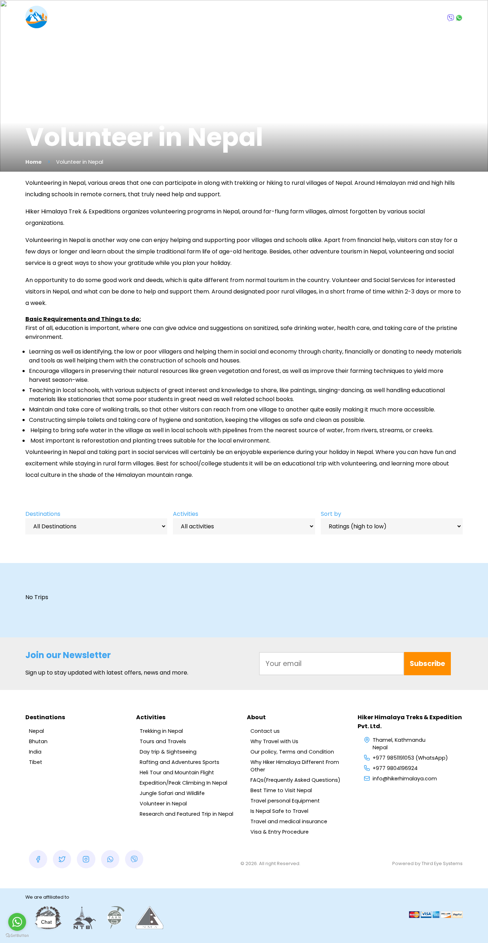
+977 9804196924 (395, 768)
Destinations (145, 18)
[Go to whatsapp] (17, 922)
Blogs (286, 18)
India (35, 751)
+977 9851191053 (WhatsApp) (410, 757)
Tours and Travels (163, 741)
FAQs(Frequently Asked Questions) (295, 780)
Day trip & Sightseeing (168, 751)
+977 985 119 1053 (420, 17)
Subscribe (427, 663)
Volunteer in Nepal (163, 803)
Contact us (265, 731)
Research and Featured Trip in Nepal (186, 814)
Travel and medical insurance (288, 821)
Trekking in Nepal (161, 731)
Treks (194, 18)
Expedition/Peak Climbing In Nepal (183, 782)
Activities (185, 514)
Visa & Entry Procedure (279, 831)
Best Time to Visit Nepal (281, 790)
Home (33, 162)
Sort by (331, 514)
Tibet (35, 762)
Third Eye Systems (442, 863)
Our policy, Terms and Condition (292, 751)
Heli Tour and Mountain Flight (177, 772)
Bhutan (38, 741)
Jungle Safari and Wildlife (172, 793)
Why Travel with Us (274, 741)
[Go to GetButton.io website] (17, 935)
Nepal (36, 731)
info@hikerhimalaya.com (405, 778)
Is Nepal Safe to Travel (279, 811)
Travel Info (241, 18)
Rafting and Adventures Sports (179, 762)
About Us (324, 18)
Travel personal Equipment (285, 800)
